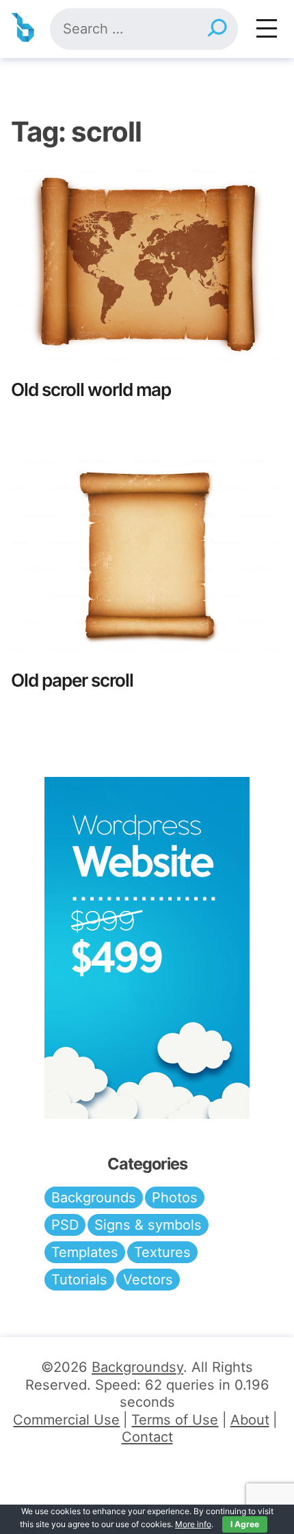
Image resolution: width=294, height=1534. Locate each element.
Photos (175, 1197)
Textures (162, 1252)
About (249, 1420)
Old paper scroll (72, 680)
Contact (147, 1437)
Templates (84, 1252)
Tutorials (79, 1279)
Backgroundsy (137, 1367)
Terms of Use (174, 1420)
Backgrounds (93, 1197)
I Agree (244, 1524)
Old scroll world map (91, 389)
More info (193, 1524)
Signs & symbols (148, 1225)
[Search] (217, 29)
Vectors (148, 1279)
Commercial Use (66, 1420)
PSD (65, 1225)
